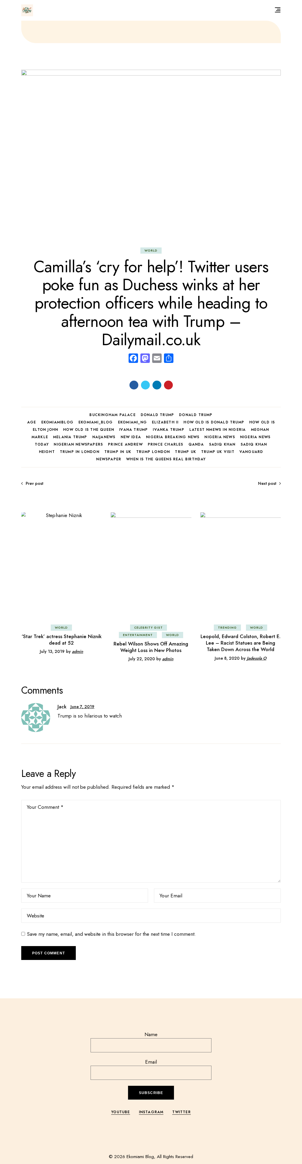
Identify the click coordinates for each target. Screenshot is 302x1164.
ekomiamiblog (57, 422)
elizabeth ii (165, 422)
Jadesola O (256, 658)
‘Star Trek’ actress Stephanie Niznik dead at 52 (61, 639)
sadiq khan (222, 444)
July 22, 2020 (142, 659)
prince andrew (125, 444)
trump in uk (117, 451)
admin (77, 651)
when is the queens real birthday (166, 459)
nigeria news (219, 437)
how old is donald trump (213, 422)
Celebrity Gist (148, 627)
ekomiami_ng (132, 422)
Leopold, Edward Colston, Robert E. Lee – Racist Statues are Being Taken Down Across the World (240, 643)
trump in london (79, 451)
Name (151, 1034)
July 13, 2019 (52, 651)
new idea (131, 437)
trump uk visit (217, 451)
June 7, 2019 (82, 707)
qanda (196, 444)
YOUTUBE (120, 1112)
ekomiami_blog (95, 422)
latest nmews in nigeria (217, 429)
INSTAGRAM (151, 1112)
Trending (227, 627)
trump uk (185, 451)
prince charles (165, 444)
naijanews (104, 437)
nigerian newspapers (78, 444)
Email (151, 1061)
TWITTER (181, 1112)
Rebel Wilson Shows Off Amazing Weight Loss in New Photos (151, 647)
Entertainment (138, 635)
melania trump (70, 437)
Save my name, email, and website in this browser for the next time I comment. (111, 934)
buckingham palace (112, 415)
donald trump (157, 415)
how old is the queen (88, 429)
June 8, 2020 (227, 658)
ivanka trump (168, 429)
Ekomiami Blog (140, 1156)
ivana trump (133, 429)
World (151, 250)
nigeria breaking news (172, 437)
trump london (153, 451)
